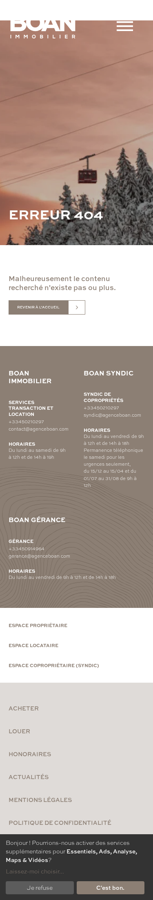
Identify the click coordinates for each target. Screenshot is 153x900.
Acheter (24, 708)
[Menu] (124, 26)
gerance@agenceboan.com (39, 555)
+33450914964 (26, 548)
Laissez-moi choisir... (35, 871)
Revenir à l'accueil (38, 307)
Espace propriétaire (38, 625)
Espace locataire (33, 645)
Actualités (29, 777)
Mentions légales (40, 799)
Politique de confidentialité (60, 822)
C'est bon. (110, 887)
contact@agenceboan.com (39, 428)
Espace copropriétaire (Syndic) (54, 665)
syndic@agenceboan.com (112, 414)
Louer (19, 731)
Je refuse (40, 887)
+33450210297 (26, 421)
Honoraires (30, 754)
